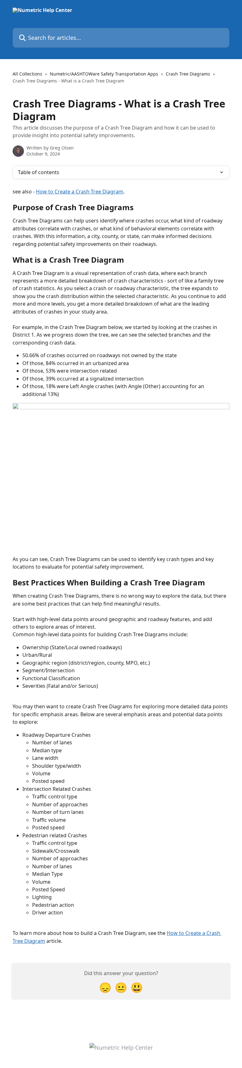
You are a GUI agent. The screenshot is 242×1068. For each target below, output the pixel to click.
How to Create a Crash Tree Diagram (79, 191)
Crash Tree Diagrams (188, 74)
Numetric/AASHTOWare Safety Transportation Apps (104, 74)
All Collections (27, 74)
